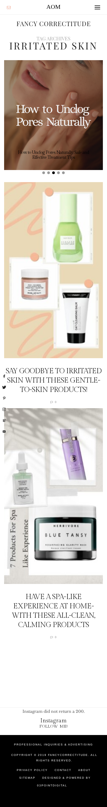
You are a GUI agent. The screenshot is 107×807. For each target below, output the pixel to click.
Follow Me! (54, 726)
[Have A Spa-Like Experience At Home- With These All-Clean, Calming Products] (53, 496)
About (84, 770)
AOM (53, 6)
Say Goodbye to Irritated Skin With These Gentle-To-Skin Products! (54, 380)
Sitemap (27, 777)
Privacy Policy (32, 770)
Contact (63, 770)
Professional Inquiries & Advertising (53, 744)
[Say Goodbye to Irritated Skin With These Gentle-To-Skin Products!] (53, 270)
